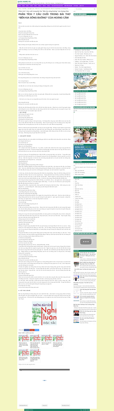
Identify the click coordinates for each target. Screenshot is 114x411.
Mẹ (75, 187)
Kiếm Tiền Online (68, 5)
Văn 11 (44, 5)
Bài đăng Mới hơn (23, 405)
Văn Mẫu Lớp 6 (78, 211)
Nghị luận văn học (79, 188)
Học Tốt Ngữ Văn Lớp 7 (80, 94)
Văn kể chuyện (78, 225)
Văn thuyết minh (78, 228)
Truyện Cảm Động (79, 198)
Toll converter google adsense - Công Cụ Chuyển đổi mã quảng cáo (87, 298)
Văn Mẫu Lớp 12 (78, 209)
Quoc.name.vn (24, 1)
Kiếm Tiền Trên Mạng (80, 172)
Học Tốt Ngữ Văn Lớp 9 (80, 98)
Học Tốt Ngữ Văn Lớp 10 (80, 100)
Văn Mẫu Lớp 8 (78, 215)
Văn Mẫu (77, 202)
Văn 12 (48, 5)
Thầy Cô (77, 194)
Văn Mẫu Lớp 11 (78, 207)
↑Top (81, 409)
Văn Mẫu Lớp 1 (78, 204)
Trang (88, 409)
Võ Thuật (76, 5)
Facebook (26, 330)
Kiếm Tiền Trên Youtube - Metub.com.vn (84, 59)
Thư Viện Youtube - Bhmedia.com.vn (83, 53)
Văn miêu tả (77, 226)
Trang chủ (45, 405)
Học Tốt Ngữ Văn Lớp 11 (80, 102)
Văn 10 (39, 5)
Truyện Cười (78, 196)
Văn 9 (35, 5)
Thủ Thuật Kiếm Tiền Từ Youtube (82, 71)
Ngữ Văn (77, 190)
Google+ (32, 330)
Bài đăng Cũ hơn (65, 405)
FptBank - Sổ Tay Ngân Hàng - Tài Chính (84, 61)
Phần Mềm (77, 192)
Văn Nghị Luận (78, 219)
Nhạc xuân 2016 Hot (79, 170)
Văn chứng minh (78, 223)
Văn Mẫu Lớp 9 (78, 217)
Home (19, 5)
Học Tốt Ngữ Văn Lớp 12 (80, 104)
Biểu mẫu (77, 179)
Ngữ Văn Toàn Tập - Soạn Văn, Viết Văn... (84, 52)
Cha (76, 181)
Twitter (37, 330)
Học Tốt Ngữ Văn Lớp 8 (80, 96)
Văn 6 (23, 5)
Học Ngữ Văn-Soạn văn (57, 5)
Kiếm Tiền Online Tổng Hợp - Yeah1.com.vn (85, 63)
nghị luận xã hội (78, 230)
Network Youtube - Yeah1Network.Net (83, 69)
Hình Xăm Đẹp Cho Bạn (80, 57)
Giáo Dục (77, 183)
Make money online (79, 174)
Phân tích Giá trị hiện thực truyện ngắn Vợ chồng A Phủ (23, 358)
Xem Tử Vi (82, 5)
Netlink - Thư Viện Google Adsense (83, 67)
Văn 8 (31, 5)
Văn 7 (27, 5)
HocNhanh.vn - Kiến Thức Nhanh (82, 50)
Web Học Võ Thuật (79, 65)
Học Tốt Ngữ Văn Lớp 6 (80, 93)
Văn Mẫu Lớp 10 (78, 206)
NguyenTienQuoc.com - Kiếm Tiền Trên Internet (85, 55)
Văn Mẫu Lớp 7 (78, 213)
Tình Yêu (77, 200)
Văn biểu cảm (78, 221)
